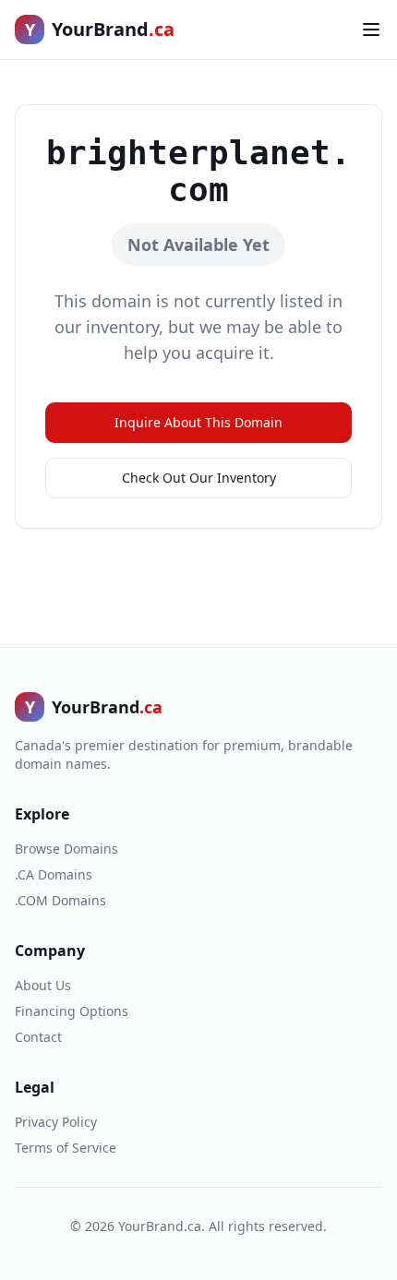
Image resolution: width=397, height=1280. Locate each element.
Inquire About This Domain (198, 422)
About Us (43, 985)
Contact (38, 1037)
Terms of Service (65, 1147)
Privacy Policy (56, 1121)
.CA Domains (53, 874)
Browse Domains (66, 848)
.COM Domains (60, 900)
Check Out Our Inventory (199, 477)
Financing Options (71, 1011)
